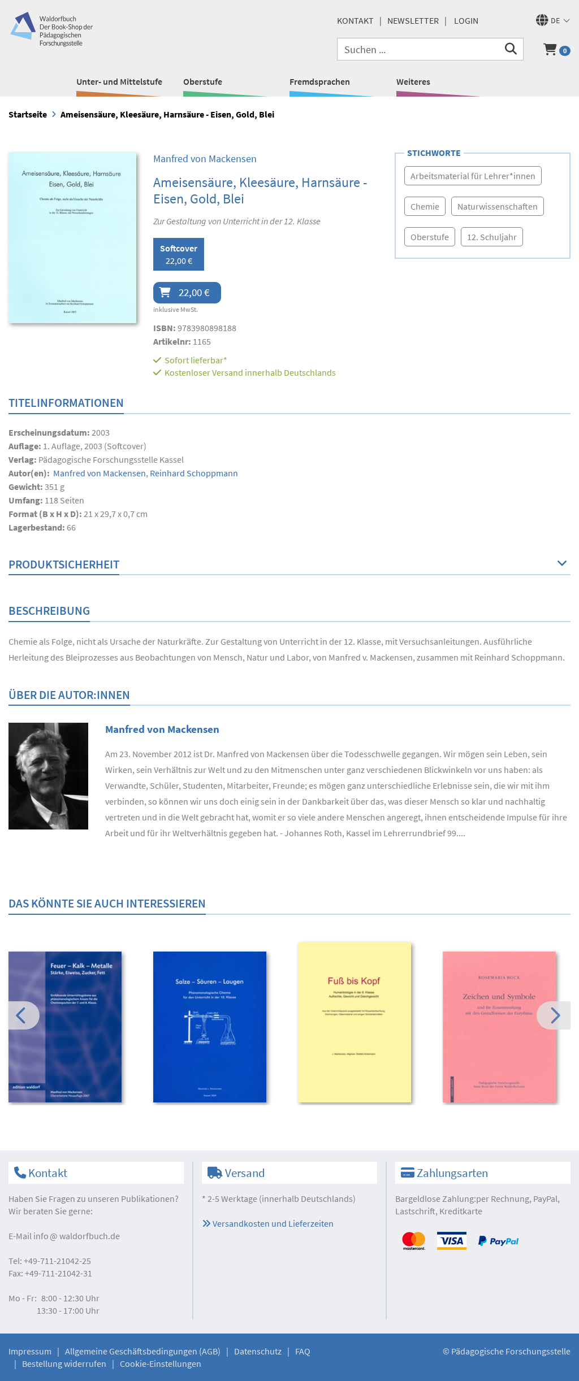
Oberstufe (202, 81)
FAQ (302, 1351)
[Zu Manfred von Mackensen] (48, 775)
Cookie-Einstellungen (160, 1363)
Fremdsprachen (320, 81)
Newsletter (413, 20)
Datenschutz (258, 1351)
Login (466, 20)
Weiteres (413, 81)
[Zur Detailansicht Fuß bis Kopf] (362, 1022)
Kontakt (355, 20)
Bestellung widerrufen (64, 1363)
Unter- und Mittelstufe (119, 81)
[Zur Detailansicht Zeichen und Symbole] (507, 1027)
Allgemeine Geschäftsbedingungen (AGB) (143, 1351)
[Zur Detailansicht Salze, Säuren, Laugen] (218, 1027)
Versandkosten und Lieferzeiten (272, 1223)
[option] (73, 1028)
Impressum (29, 1351)
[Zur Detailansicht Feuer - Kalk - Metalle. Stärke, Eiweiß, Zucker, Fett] (73, 1027)
